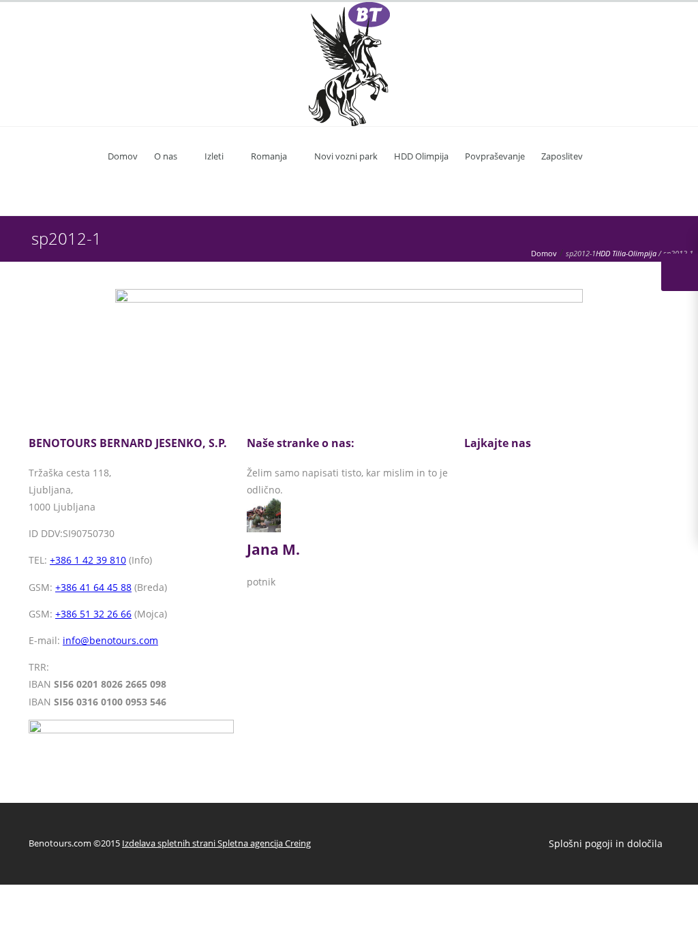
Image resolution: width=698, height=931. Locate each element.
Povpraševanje (495, 156)
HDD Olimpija (421, 156)
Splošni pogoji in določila (606, 843)
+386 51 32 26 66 (93, 613)
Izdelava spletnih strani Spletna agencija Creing (216, 843)
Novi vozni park (346, 156)
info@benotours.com (110, 640)
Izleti (214, 156)
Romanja (269, 156)
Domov (123, 156)
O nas (165, 156)
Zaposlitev (562, 156)
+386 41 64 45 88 (93, 587)
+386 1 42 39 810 (88, 559)
